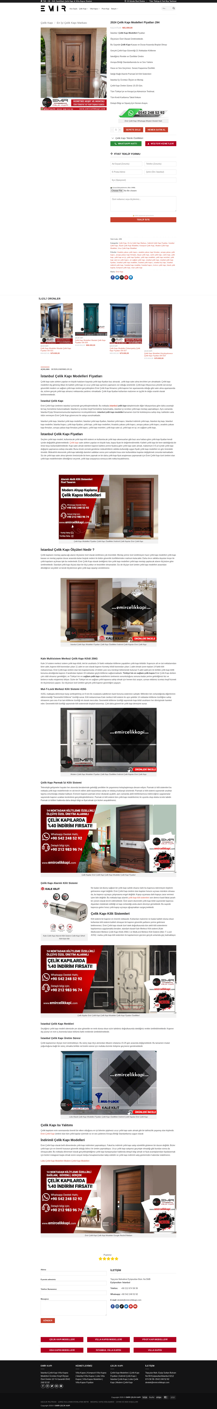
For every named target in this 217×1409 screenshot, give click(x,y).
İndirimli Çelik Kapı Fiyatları (157, 243)
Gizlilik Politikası (49, 1402)
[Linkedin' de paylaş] (131, 277)
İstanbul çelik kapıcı (145, 262)
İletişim (113, 9)
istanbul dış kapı (160, 262)
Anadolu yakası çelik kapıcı (127, 252)
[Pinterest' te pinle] (126, 277)
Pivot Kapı (105, 9)
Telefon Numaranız (49, 1289)
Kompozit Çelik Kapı (147, 246)
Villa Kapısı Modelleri (92, 1379)
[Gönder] (174, 8)
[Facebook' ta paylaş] (113, 277)
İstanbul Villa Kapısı (85, 1376)
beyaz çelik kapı (143, 255)
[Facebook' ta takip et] (113, 1306)
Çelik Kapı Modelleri (119, 1373)
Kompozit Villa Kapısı (96, 1373)
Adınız (43, 1270)
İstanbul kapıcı (146, 265)
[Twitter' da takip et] (126, 1306)
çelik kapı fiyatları (133, 257)
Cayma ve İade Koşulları (127, 1402)
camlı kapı (166, 255)
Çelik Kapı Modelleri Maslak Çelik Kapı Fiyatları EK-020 (90, 341)
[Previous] (41, 333)
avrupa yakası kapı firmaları (126, 255)
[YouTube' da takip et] (135, 1306)
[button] (44, 107)
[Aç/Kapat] (112, 138)
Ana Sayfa (73, 9)
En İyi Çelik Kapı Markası (72, 22)
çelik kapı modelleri (148, 257)
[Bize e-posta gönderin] (57, 1386)
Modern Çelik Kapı (124, 1382)
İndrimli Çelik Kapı (127, 1376)
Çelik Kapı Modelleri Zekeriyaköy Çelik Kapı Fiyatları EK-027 (125, 349)
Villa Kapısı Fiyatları (84, 1382)
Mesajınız (45, 1299)
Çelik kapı (74, 443)
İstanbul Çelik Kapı (118, 1379)
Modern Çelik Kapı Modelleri (76, 1161)
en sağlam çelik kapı (137, 260)
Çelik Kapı (83, 9)
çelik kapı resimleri (163, 257)
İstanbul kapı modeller (132, 265)
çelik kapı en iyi (120, 257)
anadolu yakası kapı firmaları (149, 252)
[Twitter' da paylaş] (117, 277)
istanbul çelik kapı (152, 260)
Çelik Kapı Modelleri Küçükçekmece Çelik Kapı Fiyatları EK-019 (158, 354)
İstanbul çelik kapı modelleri (127, 262)
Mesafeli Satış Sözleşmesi (102, 1402)
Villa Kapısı (94, 9)
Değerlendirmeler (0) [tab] (61, 369)
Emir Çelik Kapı (48, 1134)
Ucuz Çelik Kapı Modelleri (127, 248)
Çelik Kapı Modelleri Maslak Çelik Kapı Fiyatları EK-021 (56, 349)
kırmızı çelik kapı (159, 265)
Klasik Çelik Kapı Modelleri (129, 246)
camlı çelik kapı (156, 255)
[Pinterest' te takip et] (131, 1306)
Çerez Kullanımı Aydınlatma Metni (73, 1402)
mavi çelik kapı (136, 268)
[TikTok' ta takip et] (122, 1306)
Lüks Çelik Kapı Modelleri (52, 1161)
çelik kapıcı (124, 260)
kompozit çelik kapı (123, 268)
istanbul (113, 406)
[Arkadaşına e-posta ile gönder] (122, 277)
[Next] (176, 333)
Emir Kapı (119, 272)
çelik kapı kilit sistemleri (138, 898)
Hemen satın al (157, 130)
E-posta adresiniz (48, 1279)
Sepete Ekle (133, 130)
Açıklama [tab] (45, 369)
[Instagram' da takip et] (117, 1306)
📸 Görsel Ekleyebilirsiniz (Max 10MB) (122, 187)
